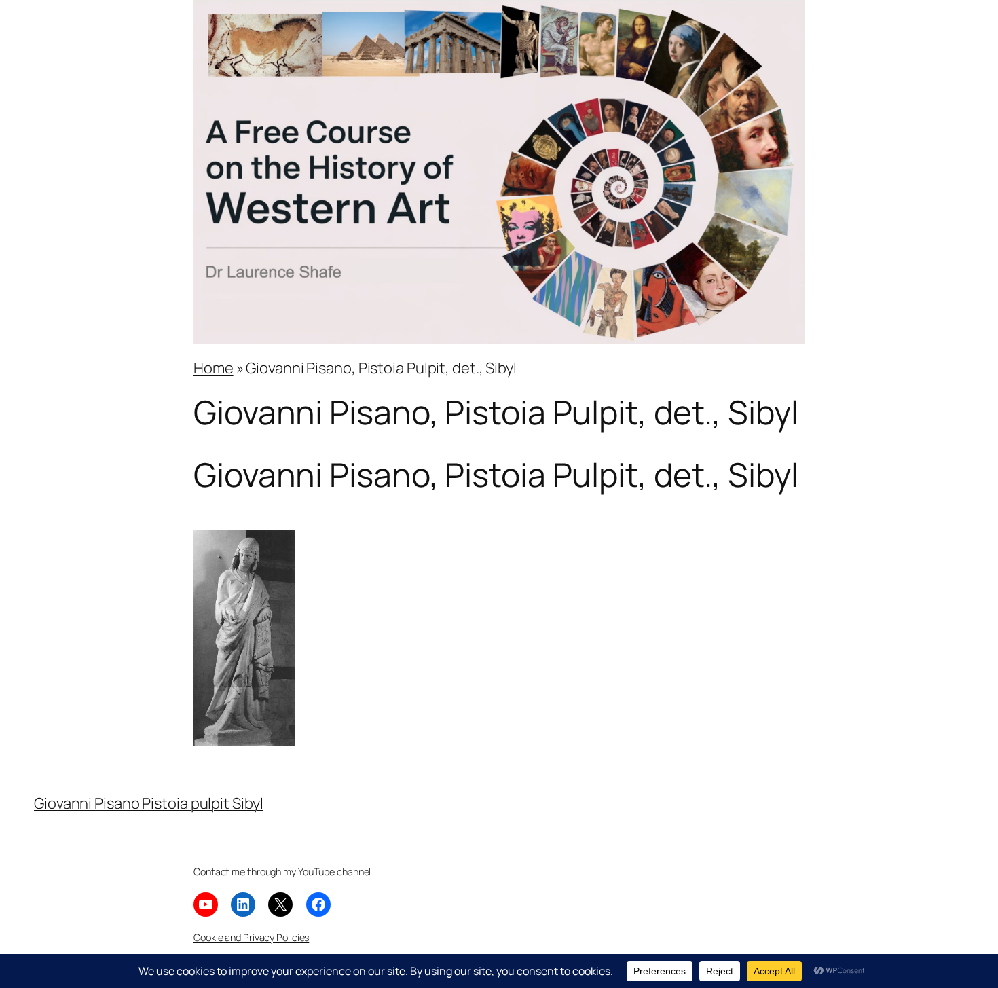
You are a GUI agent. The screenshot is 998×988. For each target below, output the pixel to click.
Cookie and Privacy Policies (251, 937)
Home (213, 368)
